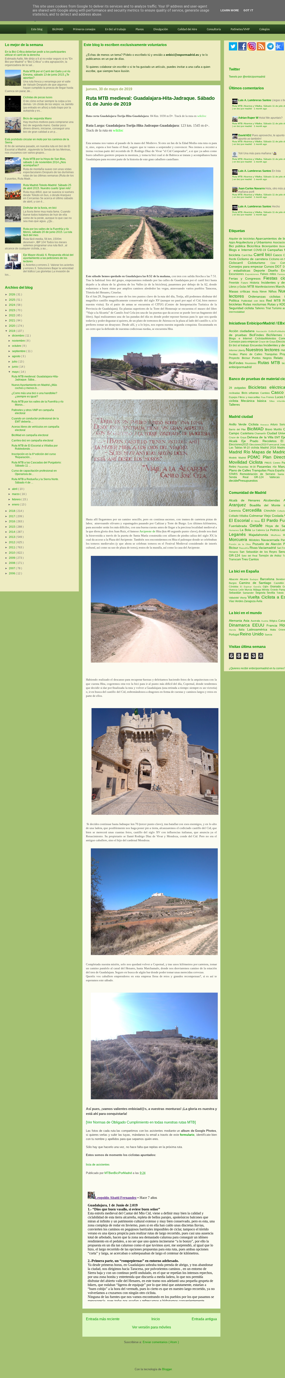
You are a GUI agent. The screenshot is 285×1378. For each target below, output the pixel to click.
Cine (275, 263)
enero (16, 504)
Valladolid (234, 597)
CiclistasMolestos (265, 338)
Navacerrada (271, 540)
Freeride (235, 282)
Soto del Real (250, 555)
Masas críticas (240, 291)
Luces (279, 397)
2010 (12, 552)
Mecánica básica (253, 401)
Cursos (269, 266)
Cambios (265, 393)
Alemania (236, 620)
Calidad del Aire (187, 29)
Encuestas (256, 345)
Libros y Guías (238, 286)
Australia (256, 620)
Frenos (270, 397)
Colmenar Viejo (260, 515)
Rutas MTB (269, 362)
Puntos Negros (262, 358)
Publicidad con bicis (253, 300)
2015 (12, 526)
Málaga (257, 589)
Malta (274, 629)
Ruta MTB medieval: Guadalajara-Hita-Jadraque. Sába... (35, 378)
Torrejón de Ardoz (271, 555)
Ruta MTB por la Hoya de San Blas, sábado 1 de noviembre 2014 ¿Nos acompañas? (44, 162)
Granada (276, 586)
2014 (12, 531)
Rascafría (244, 548)
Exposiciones (252, 274)
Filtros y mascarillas (249, 397)
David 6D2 (244, 135)
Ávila (259, 601)
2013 (12, 537)
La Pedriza (273, 530)
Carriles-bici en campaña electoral (32, 440)
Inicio (155, 1319)
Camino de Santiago (256, 583)
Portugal (234, 634)
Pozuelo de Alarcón (267, 544)
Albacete (234, 579)
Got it (248, 10)
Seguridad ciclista (242, 308)
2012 (12, 542)
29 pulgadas (237, 387)
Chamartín (260, 433)
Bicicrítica (254, 246)
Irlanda (234, 630)
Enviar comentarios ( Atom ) (161, 1342)
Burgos (234, 583)
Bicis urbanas (250, 393)
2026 (12, 294)
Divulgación (160, 29)
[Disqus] (151, 1245)
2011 (12, 547)
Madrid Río (240, 452)
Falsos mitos (269, 274)
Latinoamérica (258, 629)
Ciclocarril (238, 262)
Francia (273, 625)
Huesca (233, 589)
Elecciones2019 (258, 444)
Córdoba (234, 586)
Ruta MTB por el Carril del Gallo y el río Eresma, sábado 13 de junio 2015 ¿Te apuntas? (46, 74)
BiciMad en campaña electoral (30, 435)
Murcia (249, 589)
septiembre (19, 351)
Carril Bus (248, 255)
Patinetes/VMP (240, 29)
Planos (140, 29)
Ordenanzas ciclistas (266, 296)
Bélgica (273, 620)
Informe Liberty (237, 350)
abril (15, 489)
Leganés (239, 534)
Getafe (257, 525)
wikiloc (201, 116)
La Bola (246, 530)
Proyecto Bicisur (239, 358)
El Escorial (240, 520)
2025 (12, 299)
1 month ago (260, 108)
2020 (12, 325)
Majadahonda (260, 535)
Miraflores (277, 535)
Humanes (234, 530)
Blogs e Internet (241, 250)
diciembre (18, 335)
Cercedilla (253, 510)
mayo (15, 371)
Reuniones (250, 363)
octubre (17, 345)
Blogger (167, 1369)
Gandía (258, 586)
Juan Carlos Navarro (251, 188)
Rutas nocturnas (255, 304)
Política (235, 300)
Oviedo (274, 589)
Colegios (264, 29)
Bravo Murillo (274, 429)
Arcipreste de (147, 531)
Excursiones (237, 274)
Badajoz (255, 579)
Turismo (277, 308)
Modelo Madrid (238, 457)
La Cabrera (259, 530)
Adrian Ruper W (248, 117)
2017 (12, 516)
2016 (12, 521)
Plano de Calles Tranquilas (258, 354)
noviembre (19, 340)
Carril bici (263, 254)
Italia (243, 629)
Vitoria (244, 597)
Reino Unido (252, 634)
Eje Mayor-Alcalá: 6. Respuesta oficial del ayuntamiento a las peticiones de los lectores (48, 258)
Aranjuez (239, 505)
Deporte (261, 270)
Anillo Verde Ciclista (244, 424)
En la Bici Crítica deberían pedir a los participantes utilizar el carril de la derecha (35, 53)
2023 (12, 310)
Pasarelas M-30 (247, 466)
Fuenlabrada (239, 526)
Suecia (268, 634)
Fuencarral (273, 444)
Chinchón (270, 510)
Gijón (266, 586)
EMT (278, 437)
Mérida (266, 589)
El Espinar (246, 586)
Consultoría (214, 29)
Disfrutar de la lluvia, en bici (40, 207)
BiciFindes (256, 335)
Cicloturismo (259, 262)
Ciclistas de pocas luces (37, 97)
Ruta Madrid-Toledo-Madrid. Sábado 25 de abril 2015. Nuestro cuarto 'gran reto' (47, 187)
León (241, 589)
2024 (12, 304)
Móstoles (255, 540)
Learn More (229, 10)
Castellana (247, 433)
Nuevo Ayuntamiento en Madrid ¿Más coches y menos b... (34, 386)
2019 (12, 330)
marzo (16, 494)
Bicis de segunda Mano (37, 118)
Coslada (278, 515)
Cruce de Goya (267, 341)
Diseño (274, 270)
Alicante (245, 579)
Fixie (263, 397)
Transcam (235, 559)
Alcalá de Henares (246, 500)
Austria (265, 621)
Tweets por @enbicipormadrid (247, 76)
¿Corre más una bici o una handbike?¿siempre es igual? (34, 395)
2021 (12, 320)
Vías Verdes (236, 601)
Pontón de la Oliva (240, 544)
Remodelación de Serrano (258, 474)
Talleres (260, 308)
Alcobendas (273, 500)
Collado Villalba (239, 515)
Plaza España (276, 470)
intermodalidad (236, 311)
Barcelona (268, 579)
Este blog (37, 29)
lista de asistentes (98, 1164)
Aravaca (265, 424)
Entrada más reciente (103, 1319)
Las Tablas (236, 447)
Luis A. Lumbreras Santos (254, 100)
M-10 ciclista (252, 447)
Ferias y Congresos (246, 278)
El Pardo (270, 520)
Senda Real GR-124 (249, 477)
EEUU (259, 625)
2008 (12, 563)
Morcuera (239, 539)
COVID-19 (260, 250)
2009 (12, 557)
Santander (249, 592)
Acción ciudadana (241, 331)
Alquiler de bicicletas (242, 238)
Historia (255, 282)
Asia (247, 620)
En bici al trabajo (115, 29)
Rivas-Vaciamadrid (263, 547)
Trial (269, 308)
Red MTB (274, 300)
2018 (12, 511)
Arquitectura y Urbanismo (254, 242)
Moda (256, 291)
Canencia (235, 510)
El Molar (256, 521)
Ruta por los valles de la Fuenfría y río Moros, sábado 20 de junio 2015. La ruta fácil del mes (47, 232)
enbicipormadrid (240, 367)
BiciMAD (57, 29)
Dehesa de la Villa (261, 437)
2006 (12, 573)
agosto (16, 356)
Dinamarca (240, 625)
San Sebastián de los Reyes (259, 551)
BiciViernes (274, 335)
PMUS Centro (273, 462)
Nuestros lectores (262, 349)
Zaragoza (250, 601)
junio (15, 366)
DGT (279, 266)
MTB (251, 286)
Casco (278, 255)
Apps (232, 242)
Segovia (261, 592)
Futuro (245, 282)
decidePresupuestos (243, 480)
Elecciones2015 (239, 444)
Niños (273, 291)
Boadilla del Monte (267, 505)
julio (15, 361)
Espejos (233, 397)
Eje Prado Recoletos (261, 441)
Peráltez (233, 354)
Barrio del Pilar (238, 429)
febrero (16, 499)
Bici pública (238, 246)
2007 (12, 568)
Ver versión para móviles (151, 1327)
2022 (12, 315)
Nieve (264, 291)
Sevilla (272, 592)
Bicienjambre (270, 246)
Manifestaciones (265, 286)
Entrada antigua (204, 1319)
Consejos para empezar (246, 266)
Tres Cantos (250, 559)
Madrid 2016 (268, 447)
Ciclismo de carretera (253, 259)
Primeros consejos (84, 29)
